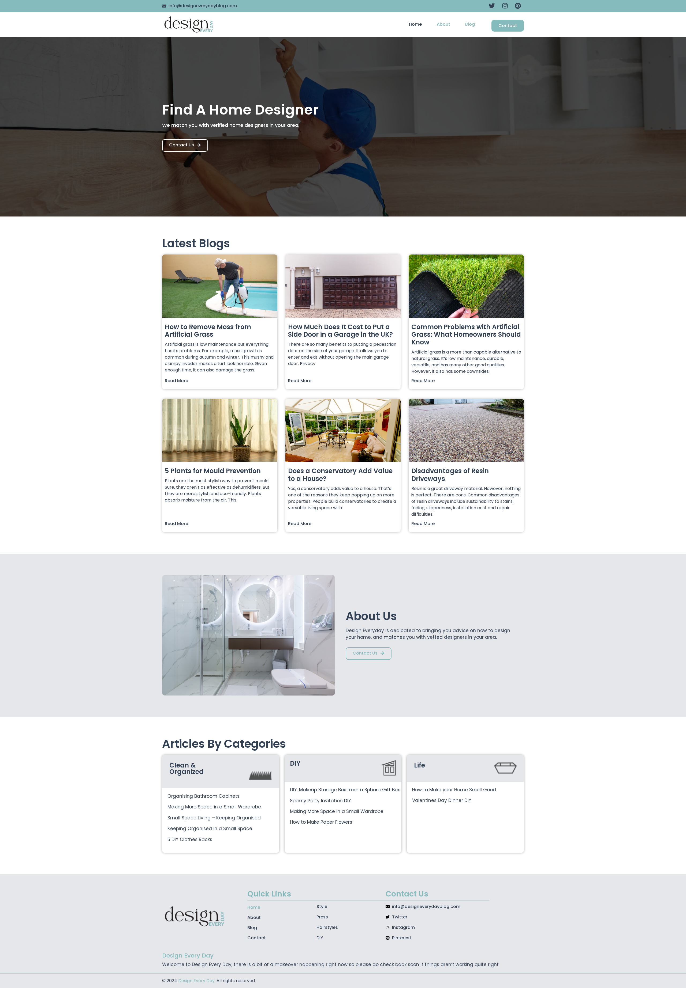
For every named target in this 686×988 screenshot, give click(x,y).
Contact (256, 938)
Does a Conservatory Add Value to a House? (340, 474)
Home (415, 24)
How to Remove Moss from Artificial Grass (208, 330)
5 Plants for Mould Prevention (213, 470)
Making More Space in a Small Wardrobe (214, 807)
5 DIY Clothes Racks (189, 839)
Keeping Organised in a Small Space (209, 828)
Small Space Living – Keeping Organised (214, 818)
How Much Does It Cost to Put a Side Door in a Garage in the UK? (340, 330)
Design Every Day (196, 981)
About (443, 24)
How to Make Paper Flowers (321, 822)
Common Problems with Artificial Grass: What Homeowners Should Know (466, 334)
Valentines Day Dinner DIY (441, 800)
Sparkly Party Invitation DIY (320, 800)
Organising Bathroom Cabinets (203, 796)
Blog (470, 24)
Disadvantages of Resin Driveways (450, 474)
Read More (176, 381)
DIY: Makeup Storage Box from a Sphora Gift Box (345, 789)
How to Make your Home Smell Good (454, 789)
